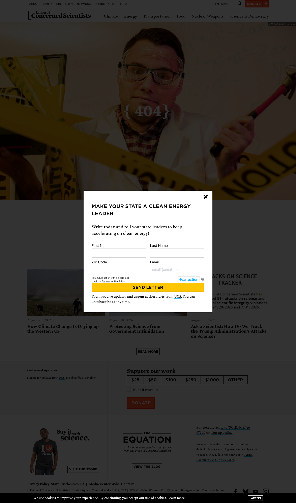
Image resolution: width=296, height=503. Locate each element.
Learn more (176, 498)
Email (154, 262)
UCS (177, 296)
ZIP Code (99, 262)
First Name (101, 245)
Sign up (106, 281)
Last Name (159, 245)
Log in (95, 281)
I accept (255, 498)
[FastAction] (189, 279)
